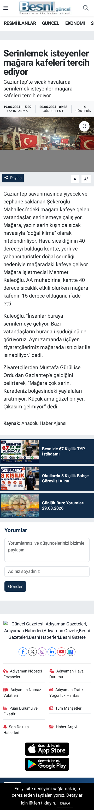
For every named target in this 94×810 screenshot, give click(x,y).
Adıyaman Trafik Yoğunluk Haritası (66, 692)
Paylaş (16, 177)
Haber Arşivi (66, 727)
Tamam (65, 803)
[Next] (71, 651)
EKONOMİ (75, 23)
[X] (32, 651)
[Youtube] (61, 651)
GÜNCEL (50, 23)
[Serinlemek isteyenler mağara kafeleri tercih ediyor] (47, 144)
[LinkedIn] (52, 651)
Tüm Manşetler (68, 708)
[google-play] (47, 765)
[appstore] (47, 749)
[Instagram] (42, 651)
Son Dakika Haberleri (16, 730)
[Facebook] (23, 651)
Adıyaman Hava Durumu (66, 674)
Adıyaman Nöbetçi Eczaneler (22, 674)
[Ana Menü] (5, 8)
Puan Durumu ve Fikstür (20, 711)
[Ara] (86, 8)
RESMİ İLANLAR (20, 23)
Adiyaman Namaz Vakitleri (22, 692)
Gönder (15, 586)
